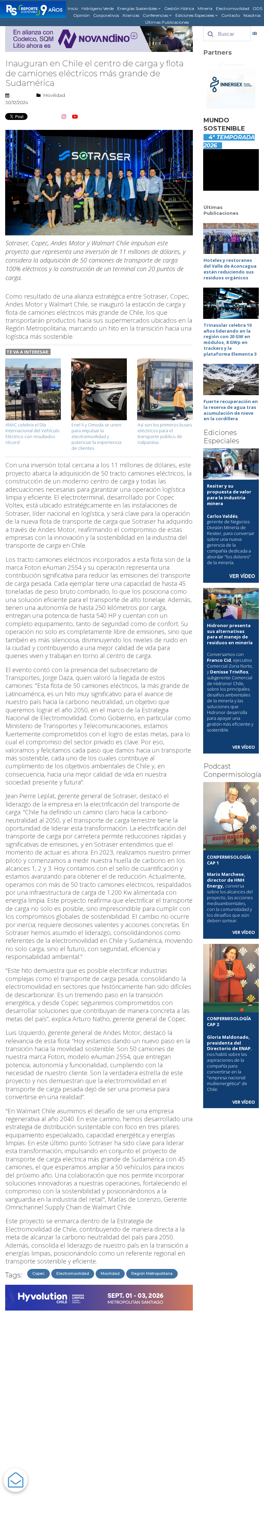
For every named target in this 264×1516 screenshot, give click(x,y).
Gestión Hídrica (179, 8)
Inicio (73, 8)
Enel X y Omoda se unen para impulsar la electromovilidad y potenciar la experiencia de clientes (96, 436)
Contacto (230, 15)
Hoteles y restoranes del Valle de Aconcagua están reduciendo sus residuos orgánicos (230, 269)
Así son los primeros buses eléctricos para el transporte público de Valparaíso (165, 433)
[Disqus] (99, 1400)
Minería (205, 8)
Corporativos (106, 15)
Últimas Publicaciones (167, 22)
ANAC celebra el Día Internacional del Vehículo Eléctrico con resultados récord (32, 433)
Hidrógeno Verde (97, 8)
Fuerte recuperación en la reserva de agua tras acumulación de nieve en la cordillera (231, 410)
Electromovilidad (232, 8)
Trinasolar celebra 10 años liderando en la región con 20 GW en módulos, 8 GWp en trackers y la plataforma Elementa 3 (230, 339)
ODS (257, 8)
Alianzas (130, 15)
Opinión (81, 15)
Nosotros (252, 15)
